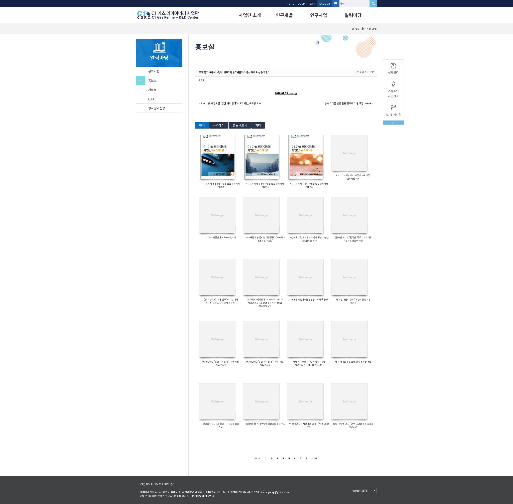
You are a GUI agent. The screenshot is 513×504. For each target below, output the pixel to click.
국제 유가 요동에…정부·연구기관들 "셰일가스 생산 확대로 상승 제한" (234, 72)
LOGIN (302, 3)
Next (314, 458)
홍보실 (152, 80)
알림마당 (353, 15)
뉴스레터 (218, 125)
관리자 (202, 80)
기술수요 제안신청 (393, 93)
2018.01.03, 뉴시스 (286, 93)
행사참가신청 (156, 108)
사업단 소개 (250, 15)
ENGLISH (324, 3)
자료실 (152, 90)
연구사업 (318, 15)
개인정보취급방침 (150, 484)
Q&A (151, 99)
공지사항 (154, 71)
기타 (258, 125)
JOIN (312, 3)
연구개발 (284, 15)
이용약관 (169, 484)
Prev (257, 458)
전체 (202, 125)
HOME (290, 3)
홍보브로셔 (240, 125)
